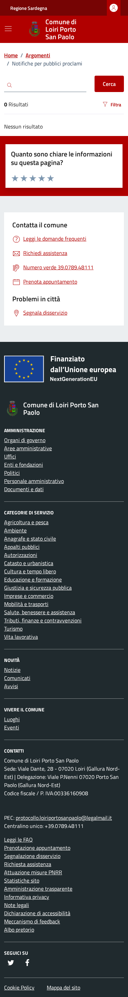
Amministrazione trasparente (38, 889)
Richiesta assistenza (27, 864)
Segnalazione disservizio (32, 856)
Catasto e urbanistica (28, 563)
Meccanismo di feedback (32, 921)
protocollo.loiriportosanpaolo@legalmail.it (64, 818)
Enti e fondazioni (23, 464)
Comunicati (17, 678)
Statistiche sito (21, 880)
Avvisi (11, 686)
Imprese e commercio (28, 596)
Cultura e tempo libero (30, 571)
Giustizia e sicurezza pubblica (38, 588)
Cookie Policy (19, 987)
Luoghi (12, 719)
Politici (12, 473)
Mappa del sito (63, 987)
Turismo (13, 628)
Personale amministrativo (34, 481)
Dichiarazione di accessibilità (37, 913)
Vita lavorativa (21, 637)
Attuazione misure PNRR (33, 872)
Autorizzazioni (20, 555)
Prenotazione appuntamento (37, 848)
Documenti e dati (24, 489)
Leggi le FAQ (18, 839)
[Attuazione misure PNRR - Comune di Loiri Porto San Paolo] (64, 371)
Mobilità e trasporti (26, 604)
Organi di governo (24, 440)
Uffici (10, 456)
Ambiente (15, 530)
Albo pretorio (19, 929)
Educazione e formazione (33, 579)
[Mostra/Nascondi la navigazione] (8, 29)
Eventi (11, 727)
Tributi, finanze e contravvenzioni (43, 620)
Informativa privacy (26, 897)
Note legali (16, 905)
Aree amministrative (28, 448)
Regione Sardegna (28, 8)
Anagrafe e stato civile (30, 538)
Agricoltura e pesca (26, 522)
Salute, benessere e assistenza (39, 612)
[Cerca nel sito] (109, 29)
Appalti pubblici (22, 547)
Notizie (12, 670)
